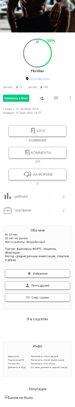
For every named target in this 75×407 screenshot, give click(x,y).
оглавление (37, 139)
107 (37, 161)
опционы (49, 249)
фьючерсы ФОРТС (29, 249)
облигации (12, 252)
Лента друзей (40, 285)
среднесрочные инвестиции (36, 256)
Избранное (40, 273)
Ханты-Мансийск (39, 78)
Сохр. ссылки (40, 297)
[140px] (37, 42)
